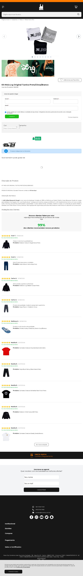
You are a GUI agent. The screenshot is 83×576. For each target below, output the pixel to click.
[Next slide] (78, 36)
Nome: (7, 98)
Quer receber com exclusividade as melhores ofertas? (41, 471)
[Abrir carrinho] (77, 7)
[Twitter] (46, 518)
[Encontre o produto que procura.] (78, 14)
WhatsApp (33, 190)
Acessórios (15, 19)
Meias (21, 19)
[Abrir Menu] (3, 7)
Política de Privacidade (23, 567)
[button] (32, 56)
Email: (7, 105)
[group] (41, 455)
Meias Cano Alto (29, 19)
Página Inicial (6, 19)
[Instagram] (36, 518)
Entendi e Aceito (13, 571)
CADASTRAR (41, 490)
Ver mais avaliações (41, 444)
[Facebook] (31, 518)
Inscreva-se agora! (41, 469)
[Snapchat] (51, 518)
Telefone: (56, 98)
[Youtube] (41, 518)
